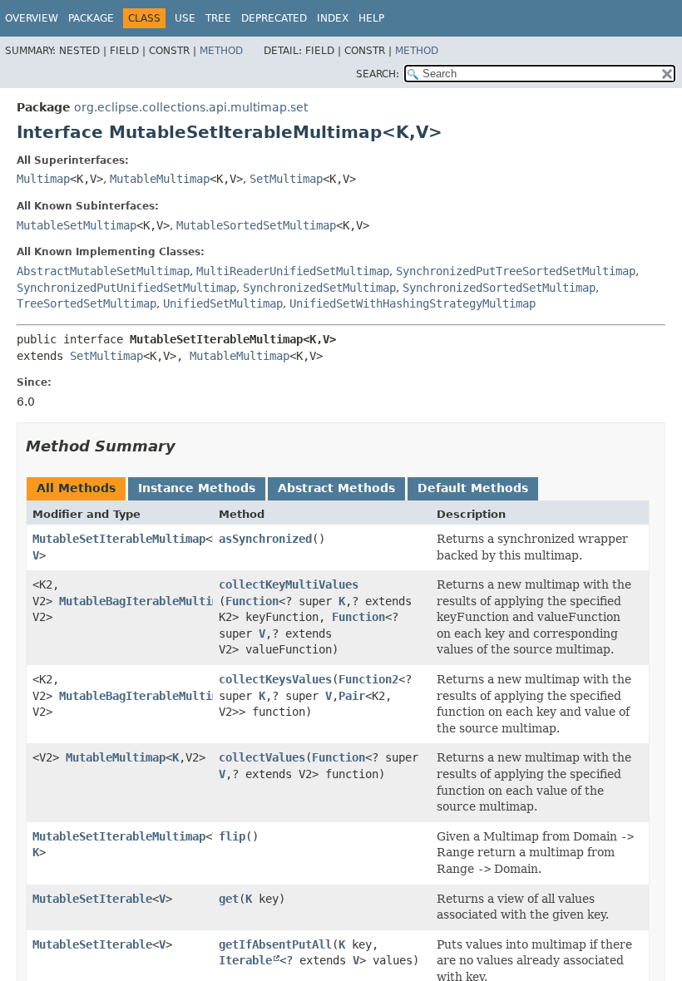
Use (185, 18)
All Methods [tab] (76, 488)
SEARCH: (377, 74)
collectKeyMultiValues (288, 584)
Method (221, 51)
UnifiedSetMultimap (223, 303)
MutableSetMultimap (76, 225)
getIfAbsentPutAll (275, 944)
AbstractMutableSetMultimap (103, 271)
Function (252, 601)
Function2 (368, 679)
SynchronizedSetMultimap (319, 287)
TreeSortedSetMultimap (86, 303)
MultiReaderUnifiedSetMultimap (292, 271)
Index (332, 18)
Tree (218, 18)
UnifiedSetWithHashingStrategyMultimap (412, 303)
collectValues (262, 757)
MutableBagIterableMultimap (145, 601)
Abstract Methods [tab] (336, 488)
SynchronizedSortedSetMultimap (499, 287)
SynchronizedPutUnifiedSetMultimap (126, 287)
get (229, 898)
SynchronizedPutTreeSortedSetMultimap (515, 271)
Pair (352, 695)
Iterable (245, 960)
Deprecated (274, 18)
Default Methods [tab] (473, 488)
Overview (31, 18)
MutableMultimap (160, 178)
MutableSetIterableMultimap (118, 538)
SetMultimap (286, 178)
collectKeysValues (275, 679)
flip (232, 836)
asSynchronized (265, 538)
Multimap (43, 178)
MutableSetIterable (92, 898)
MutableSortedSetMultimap (256, 225)
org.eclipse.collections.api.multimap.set (191, 107)
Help (371, 18)
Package (91, 18)
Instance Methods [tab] (196, 488)
